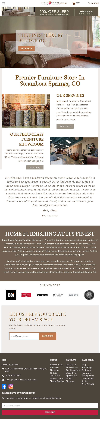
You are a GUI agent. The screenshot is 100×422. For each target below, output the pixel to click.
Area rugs (61, 101)
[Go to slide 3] (47, 215)
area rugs (45, 261)
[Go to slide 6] (55, 215)
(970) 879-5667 (13, 376)
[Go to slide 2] (45, 215)
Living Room (88, 378)
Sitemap (70, 381)
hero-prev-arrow (4, 42)
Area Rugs (87, 367)
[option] (11, 295)
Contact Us (71, 365)
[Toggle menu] (3, 3)
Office (85, 381)
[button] (50, 13)
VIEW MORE (65, 126)
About (69, 378)
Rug (84, 365)
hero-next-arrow (95, 42)
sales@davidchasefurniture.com (21, 380)
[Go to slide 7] (57, 215)
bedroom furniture (70, 261)
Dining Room (88, 376)
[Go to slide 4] (50, 215)
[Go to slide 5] (52, 215)
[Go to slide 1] (42, 215)
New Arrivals (88, 384)
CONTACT (94, 3)
